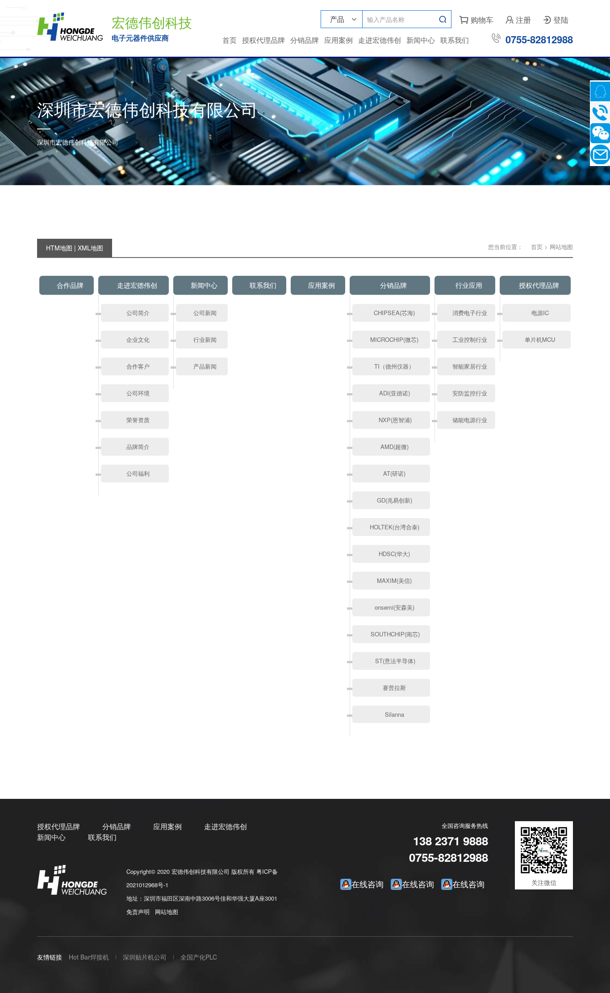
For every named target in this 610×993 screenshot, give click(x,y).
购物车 (476, 19)
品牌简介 (138, 446)
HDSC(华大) (394, 553)
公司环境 (138, 393)
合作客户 (138, 366)
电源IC (540, 312)
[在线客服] (600, 91)
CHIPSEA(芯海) (394, 312)
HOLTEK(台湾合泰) (394, 527)
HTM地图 (59, 247)
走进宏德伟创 (379, 40)
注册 (518, 19)
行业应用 (468, 285)
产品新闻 (205, 366)
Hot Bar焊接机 (89, 957)
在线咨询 (468, 883)
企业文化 (138, 339)
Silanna (394, 714)
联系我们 (454, 40)
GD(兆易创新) (394, 500)
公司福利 (138, 473)
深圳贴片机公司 (145, 957)
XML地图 (90, 247)
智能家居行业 (469, 366)
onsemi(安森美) (394, 607)
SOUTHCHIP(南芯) (394, 634)
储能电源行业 (469, 419)
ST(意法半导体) (394, 660)
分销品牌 (304, 40)
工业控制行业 (469, 339)
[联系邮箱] (600, 154)
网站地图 (166, 911)
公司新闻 (205, 312)
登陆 (555, 19)
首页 (229, 40)
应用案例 (338, 40)
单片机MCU (540, 339)
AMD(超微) (394, 446)
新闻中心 (420, 40)
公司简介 (138, 312)
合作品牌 (70, 285)
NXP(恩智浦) (394, 419)
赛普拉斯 (394, 687)
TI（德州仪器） (394, 366)
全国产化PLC (198, 957)
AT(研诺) (394, 473)
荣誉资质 (138, 419)
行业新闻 (205, 339)
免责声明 (138, 911)
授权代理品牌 (263, 40)
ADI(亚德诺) (394, 393)
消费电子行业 (469, 312)
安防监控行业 (469, 393)
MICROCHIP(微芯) (394, 339)
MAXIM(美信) (394, 580)
